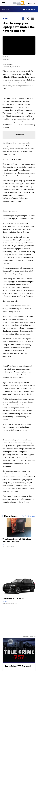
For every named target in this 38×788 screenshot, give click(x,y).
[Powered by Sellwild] (32, 636)
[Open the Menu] (3, 3)
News (5, 18)
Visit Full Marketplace (28, 516)
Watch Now (32, 3)
